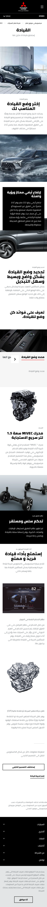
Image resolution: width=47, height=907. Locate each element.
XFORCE (41, 16)
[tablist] (23, 359)
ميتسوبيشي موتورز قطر (33, 23)
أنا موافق (23, 899)
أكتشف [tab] (41, 846)
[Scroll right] (14, 359)
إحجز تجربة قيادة (37, 776)
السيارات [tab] (40, 824)
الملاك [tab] (41, 839)
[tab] (32, 359)
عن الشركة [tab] (39, 853)
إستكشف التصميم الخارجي (23, 767)
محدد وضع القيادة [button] (32, 357)
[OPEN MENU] (42, 6)
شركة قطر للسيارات (13, 23)
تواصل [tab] (41, 860)
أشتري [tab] (41, 831)
